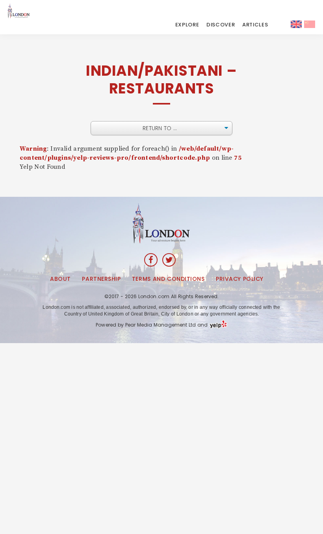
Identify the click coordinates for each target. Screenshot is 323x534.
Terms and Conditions (168, 279)
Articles (255, 24)
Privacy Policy (240, 279)
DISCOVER (220, 24)
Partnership (101, 279)
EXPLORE (187, 24)
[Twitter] (169, 260)
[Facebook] (151, 260)
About (60, 279)
